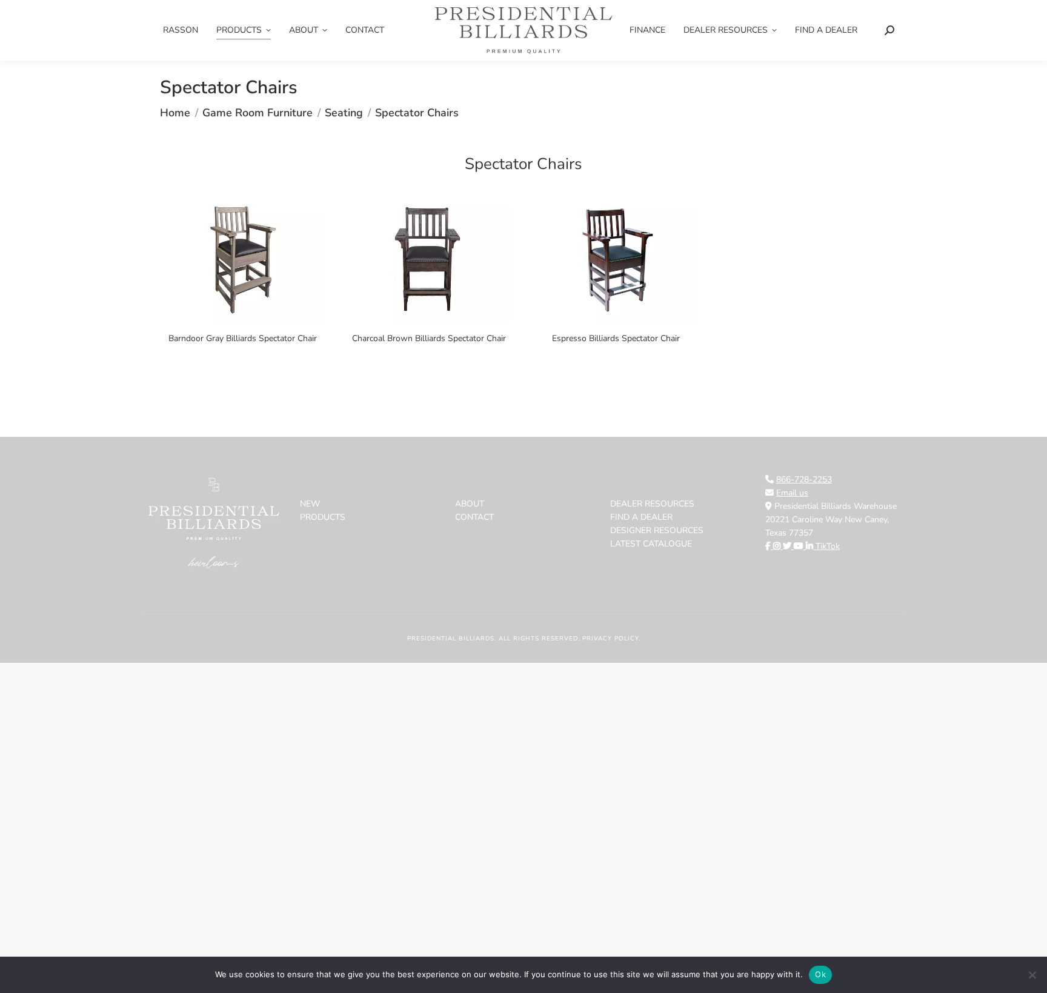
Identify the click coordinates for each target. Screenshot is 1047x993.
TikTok (828, 546)
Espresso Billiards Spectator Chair (616, 338)
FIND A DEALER (641, 517)
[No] (1032, 975)
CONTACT (474, 517)
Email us (792, 493)
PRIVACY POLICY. (611, 638)
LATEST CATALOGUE (651, 544)
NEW (310, 504)
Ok (820, 974)
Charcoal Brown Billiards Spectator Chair (429, 338)
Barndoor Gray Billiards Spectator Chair (242, 338)
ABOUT (469, 504)
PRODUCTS (322, 517)
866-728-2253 (804, 479)
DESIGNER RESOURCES (656, 530)
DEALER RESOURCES (652, 504)
